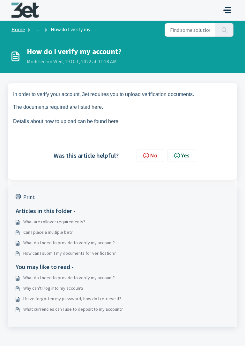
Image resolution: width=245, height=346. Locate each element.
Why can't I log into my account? (53, 288)
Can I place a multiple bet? (48, 232)
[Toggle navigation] (227, 10)
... (37, 29)
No (153, 155)
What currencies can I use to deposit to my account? (73, 309)
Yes (185, 155)
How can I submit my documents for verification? (69, 253)
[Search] (224, 30)
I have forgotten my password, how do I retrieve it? (72, 298)
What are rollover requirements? (54, 222)
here (97, 107)
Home (18, 29)
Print (29, 197)
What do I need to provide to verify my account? (69, 243)
